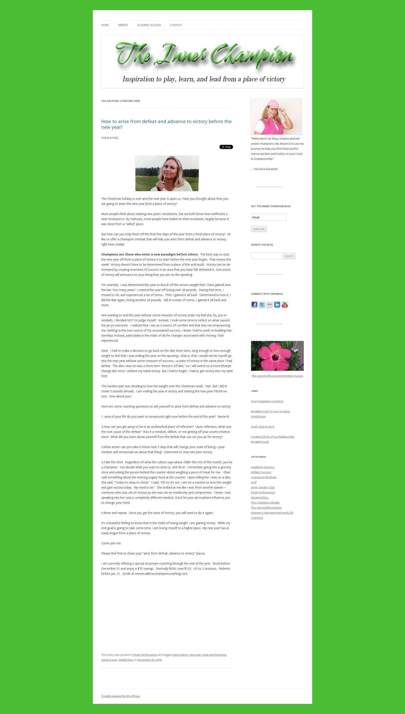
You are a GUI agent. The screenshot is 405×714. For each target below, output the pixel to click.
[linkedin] (277, 307)
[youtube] (284, 307)
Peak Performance (145, 655)
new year (195, 655)
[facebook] (254, 307)
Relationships (260, 497)
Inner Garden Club (263, 487)
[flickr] (269, 307)
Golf (253, 482)
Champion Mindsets (264, 477)
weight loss (126, 660)
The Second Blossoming (266, 507)
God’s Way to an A (262, 426)
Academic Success (149, 25)
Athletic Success (261, 472)
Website (123, 25)
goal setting (180, 655)
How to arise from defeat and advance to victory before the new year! (166, 124)
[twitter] (262, 307)
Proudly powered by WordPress (120, 696)
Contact (176, 25)
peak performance (214, 655)
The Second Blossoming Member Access (277, 376)
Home (105, 25)
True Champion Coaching (267, 401)
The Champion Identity (265, 502)
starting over (109, 660)
